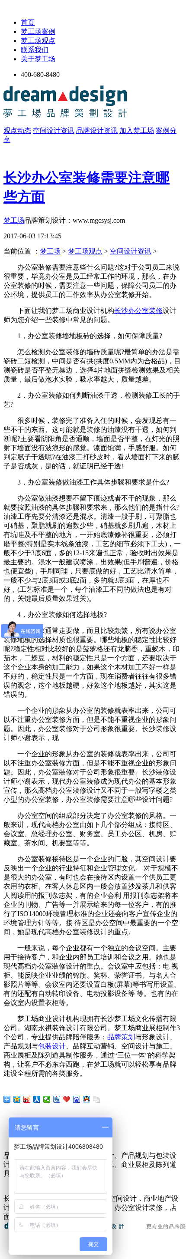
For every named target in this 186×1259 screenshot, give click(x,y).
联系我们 (34, 49)
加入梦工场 (136, 130)
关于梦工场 (38, 59)
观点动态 (17, 130)
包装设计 (52, 1046)
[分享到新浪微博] (27, 1099)
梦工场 (13, 220)
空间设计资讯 (53, 130)
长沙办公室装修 (138, 310)
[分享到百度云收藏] (67, 1099)
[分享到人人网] (37, 1099)
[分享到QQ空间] (17, 1099)
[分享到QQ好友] (86, 1099)
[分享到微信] (47, 1099)
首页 (28, 22)
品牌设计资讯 (97, 130)
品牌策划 (121, 1037)
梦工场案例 (38, 31)
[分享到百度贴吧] (57, 1099)
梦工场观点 (38, 40)
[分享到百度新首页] (76, 1099)
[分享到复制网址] (96, 1099)
